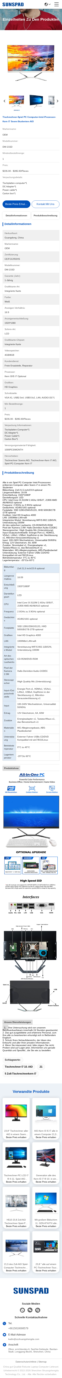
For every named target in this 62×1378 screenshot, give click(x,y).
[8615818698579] (22, 1310)
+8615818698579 (18, 1328)
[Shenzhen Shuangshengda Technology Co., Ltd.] (13, 4)
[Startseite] (31, 1294)
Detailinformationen (16, 215)
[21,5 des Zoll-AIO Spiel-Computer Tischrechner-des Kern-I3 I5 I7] (16, 1246)
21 (41, 1066)
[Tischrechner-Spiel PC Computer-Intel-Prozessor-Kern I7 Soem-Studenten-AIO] (31, 61)
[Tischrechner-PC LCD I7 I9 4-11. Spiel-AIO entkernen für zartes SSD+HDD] (16, 1157)
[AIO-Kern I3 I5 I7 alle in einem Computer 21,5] (46, 1113)
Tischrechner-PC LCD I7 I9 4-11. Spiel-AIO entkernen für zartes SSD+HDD (16, 1177)
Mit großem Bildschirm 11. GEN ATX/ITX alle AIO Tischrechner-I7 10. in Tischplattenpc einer (46, 1221)
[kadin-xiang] (38, 1310)
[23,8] (16, 1113)
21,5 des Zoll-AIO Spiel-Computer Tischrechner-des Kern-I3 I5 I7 (16, 1266)
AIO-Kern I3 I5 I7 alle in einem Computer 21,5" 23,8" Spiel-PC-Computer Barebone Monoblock (46, 1133)
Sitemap (42, 1361)
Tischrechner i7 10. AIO (19, 1066)
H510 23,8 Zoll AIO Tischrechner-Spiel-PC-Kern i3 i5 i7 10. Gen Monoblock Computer (16, 1221)
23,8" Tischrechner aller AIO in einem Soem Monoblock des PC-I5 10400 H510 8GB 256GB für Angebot (16, 1133)
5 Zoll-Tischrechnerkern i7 (20, 1073)
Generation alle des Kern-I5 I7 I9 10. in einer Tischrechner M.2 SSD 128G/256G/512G (46, 1177)
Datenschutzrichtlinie (26, 1361)
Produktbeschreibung (45, 215)
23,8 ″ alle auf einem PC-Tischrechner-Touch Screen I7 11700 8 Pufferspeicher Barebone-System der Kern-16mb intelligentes (46, 1266)
